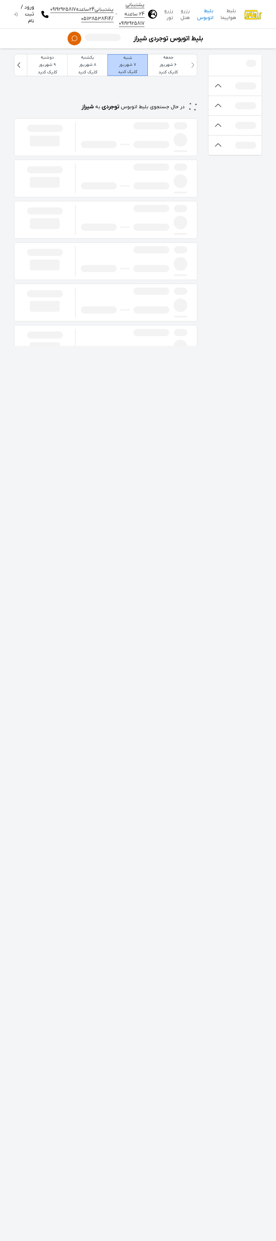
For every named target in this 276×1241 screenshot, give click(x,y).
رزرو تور (168, 14)
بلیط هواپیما (228, 14)
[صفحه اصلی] (252, 14)
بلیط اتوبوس (205, 14)
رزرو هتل (185, 14)
